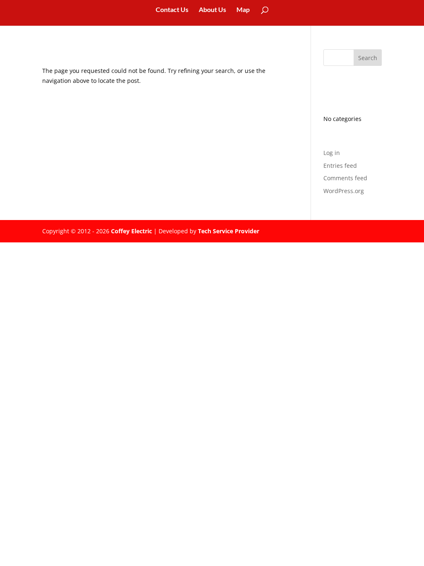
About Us (212, 10)
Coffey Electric (131, 231)
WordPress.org (343, 191)
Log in (331, 153)
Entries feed (340, 165)
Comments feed (345, 178)
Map (243, 10)
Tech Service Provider (228, 231)
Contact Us (172, 10)
